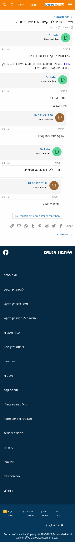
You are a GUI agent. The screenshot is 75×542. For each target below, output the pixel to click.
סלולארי (9, 461)
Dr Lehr (66, 27)
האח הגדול (10, 275)
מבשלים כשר (12, 476)
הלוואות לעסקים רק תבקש (20, 318)
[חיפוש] (4, 4)
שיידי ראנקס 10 (43, 115)
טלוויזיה (8, 447)
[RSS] (5, 511)
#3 (3, 129)
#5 (3, 197)
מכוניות (8, 375)
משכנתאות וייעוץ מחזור (18, 418)
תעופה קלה (11, 390)
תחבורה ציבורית (13, 433)
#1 (3, 49)
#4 (3, 163)
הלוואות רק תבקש (15, 289)
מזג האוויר (10, 361)
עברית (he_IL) (53, 525)
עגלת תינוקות (12, 332)
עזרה (22, 511)
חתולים (8, 490)
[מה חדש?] (12, 4)
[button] (69, 5)
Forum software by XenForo (31, 535)
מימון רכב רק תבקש (16, 303)
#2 (3, 91)
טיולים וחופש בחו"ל (15, 404)
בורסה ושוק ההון (14, 347)
